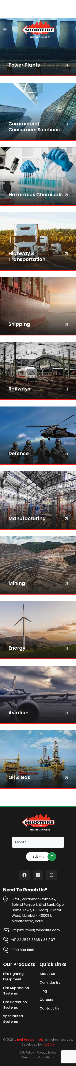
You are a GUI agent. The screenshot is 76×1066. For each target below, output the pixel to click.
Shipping (19, 324)
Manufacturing (27, 518)
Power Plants (24, 65)
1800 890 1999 (22, 950)
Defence (18, 453)
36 (45, 939)
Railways (19, 389)
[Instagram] (51, 875)
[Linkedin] (38, 875)
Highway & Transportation (26, 256)
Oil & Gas (19, 777)
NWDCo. (48, 1044)
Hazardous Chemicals (35, 194)
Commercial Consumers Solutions (34, 127)
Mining (16, 583)
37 (53, 939)
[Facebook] (24, 875)
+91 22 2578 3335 (25, 939)
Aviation (18, 712)
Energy (16, 648)
